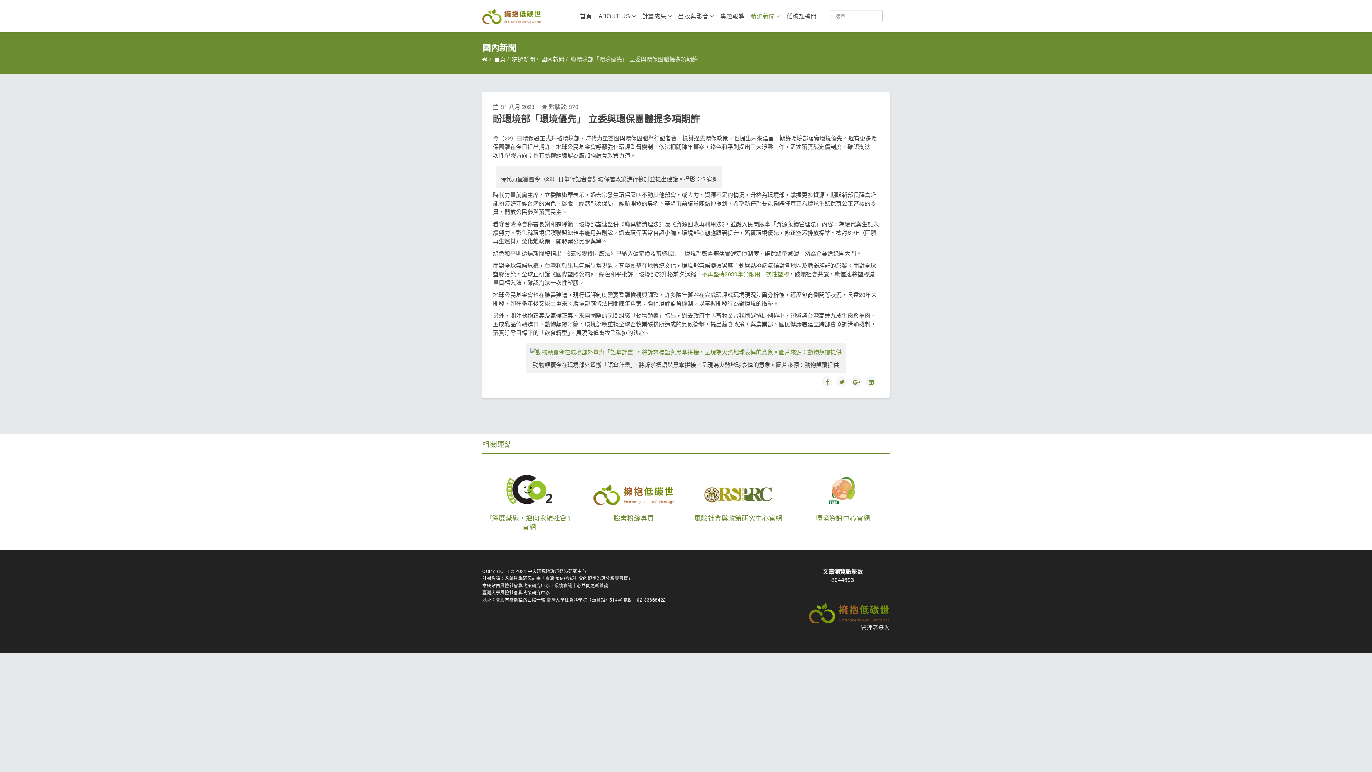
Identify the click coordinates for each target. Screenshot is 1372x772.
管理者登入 (875, 627)
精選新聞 (763, 16)
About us (614, 16)
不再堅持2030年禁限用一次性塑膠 (745, 274)
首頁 (586, 16)
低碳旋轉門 (802, 16)
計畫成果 (654, 16)
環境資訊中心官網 (843, 518)
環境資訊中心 (568, 585)
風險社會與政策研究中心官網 (738, 518)
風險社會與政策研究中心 (525, 585)
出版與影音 (693, 16)
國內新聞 (552, 59)
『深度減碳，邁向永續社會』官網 (529, 522)
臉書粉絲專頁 (633, 518)
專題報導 (732, 16)
